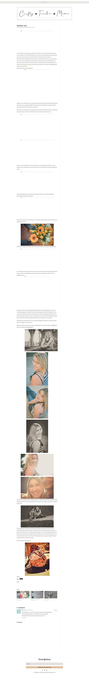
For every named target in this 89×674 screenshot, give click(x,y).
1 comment (33, 27)
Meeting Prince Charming (35, 598)
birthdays (29, 27)
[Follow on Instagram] (46, 670)
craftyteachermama (20, 27)
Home (43, 2)
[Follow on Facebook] (42, 670)
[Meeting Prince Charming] (37, 594)
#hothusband (46, 598)
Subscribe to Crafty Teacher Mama (44, 667)
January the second (20, 598)
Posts (46, 2)
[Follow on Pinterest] (44, 670)
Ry (22, 609)
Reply (56, 610)
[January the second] (23, 594)
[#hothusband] (50, 594)
